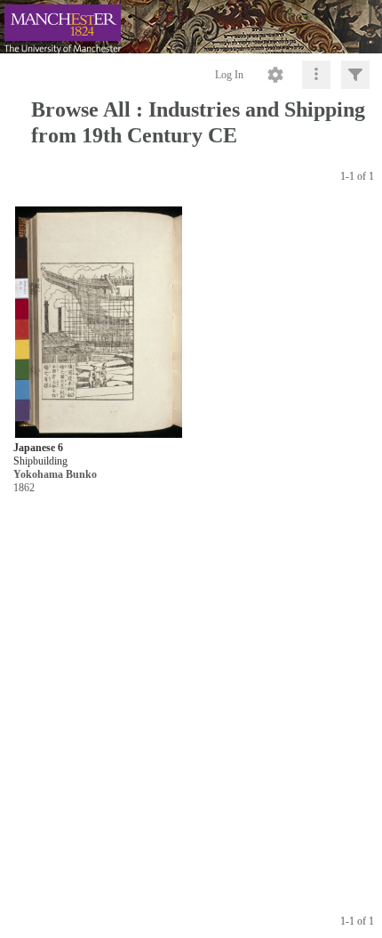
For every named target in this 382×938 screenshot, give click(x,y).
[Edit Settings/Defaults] (275, 74)
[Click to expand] (355, 75)
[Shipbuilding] (98, 322)
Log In (229, 75)
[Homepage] (191, 26)
